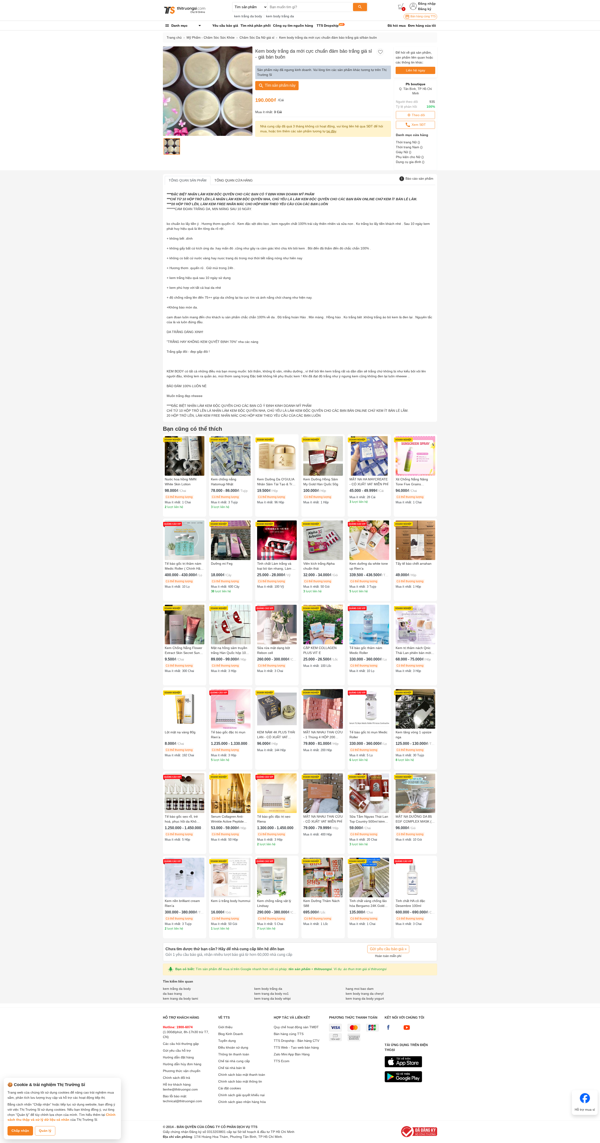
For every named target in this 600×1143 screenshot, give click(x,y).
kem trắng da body (248, 16)
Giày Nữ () (403, 152)
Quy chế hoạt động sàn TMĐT (296, 1027)
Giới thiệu (225, 1027)
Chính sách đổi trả (176, 1078)
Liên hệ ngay (415, 70)
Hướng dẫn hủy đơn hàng (182, 1064)
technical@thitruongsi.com (182, 1101)
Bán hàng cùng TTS (423, 16)
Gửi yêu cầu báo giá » (388, 949)
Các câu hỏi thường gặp (181, 1044)
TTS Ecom (281, 1061)
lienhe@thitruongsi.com (180, 1089)
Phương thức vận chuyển (181, 1071)
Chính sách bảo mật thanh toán (241, 1074)
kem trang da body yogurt (365, 998)
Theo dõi (418, 115)
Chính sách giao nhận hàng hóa (242, 1102)
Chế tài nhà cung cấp (234, 1061)
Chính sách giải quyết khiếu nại (241, 1095)
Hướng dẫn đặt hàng (178, 1057)
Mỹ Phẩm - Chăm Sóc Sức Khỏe (211, 37)
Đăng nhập (427, 3)
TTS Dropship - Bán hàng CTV (296, 1041)
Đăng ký (424, 9)
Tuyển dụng (227, 1041)
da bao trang (172, 993)
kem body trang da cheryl (364, 993)
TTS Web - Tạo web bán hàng (296, 1047)
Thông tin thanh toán (233, 1054)
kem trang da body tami (180, 998)
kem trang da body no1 (271, 993)
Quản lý (45, 1130)
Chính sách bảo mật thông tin (240, 1081)
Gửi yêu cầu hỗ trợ (177, 1050)
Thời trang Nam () (409, 147)
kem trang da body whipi (272, 998)
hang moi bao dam (360, 989)
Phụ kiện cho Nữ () (410, 157)
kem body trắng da (280, 16)
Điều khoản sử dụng (233, 1047)
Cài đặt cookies (229, 1088)
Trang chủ (174, 37)
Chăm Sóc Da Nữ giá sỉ (257, 37)
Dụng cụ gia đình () (410, 162)
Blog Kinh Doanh (230, 1034)
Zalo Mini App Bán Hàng (292, 1054)
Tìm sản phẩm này (280, 85)
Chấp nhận (20, 1130)
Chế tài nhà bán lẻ (231, 1068)
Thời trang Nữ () (408, 142)
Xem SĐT (418, 124)
